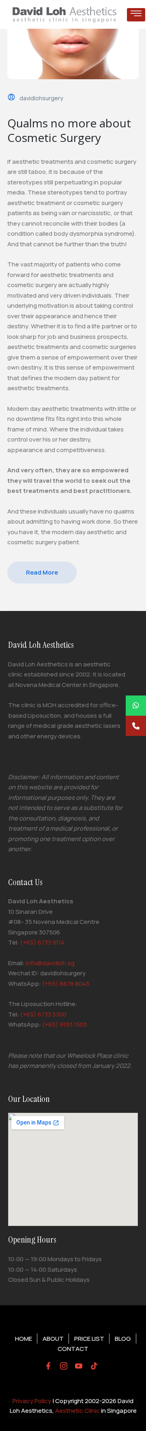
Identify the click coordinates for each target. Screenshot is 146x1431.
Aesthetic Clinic (77, 1410)
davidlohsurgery (41, 98)
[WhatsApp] (136, 705)
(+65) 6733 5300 (43, 1014)
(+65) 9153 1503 (64, 1024)
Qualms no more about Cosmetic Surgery (69, 130)
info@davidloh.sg (50, 963)
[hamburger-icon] (136, 14)
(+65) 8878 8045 (66, 983)
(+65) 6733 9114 (42, 942)
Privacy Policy (32, 1401)
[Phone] (136, 726)
